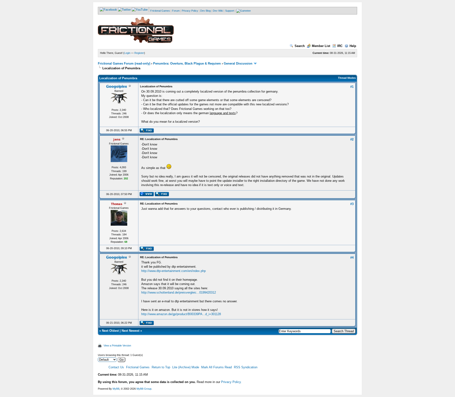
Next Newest (130, 330)
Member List (321, 46)
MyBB (116, 388)
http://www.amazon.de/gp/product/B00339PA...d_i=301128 (181, 314)
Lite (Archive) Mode (185, 367)
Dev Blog (205, 10)
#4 (352, 257)
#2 (352, 139)
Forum (176, 10)
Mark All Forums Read (216, 367)
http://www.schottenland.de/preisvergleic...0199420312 (178, 292)
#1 (352, 87)
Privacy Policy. (231, 382)
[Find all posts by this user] (146, 131)
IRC (339, 46)
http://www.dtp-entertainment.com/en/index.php (173, 271)
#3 (352, 204)
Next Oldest (110, 330)
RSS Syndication (245, 367)
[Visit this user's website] (146, 195)
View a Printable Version (117, 345)
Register (139, 52)
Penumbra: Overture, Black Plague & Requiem (187, 63)
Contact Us (116, 367)
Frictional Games (160, 10)
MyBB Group (143, 388)
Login (127, 52)
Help (353, 46)
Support (229, 10)
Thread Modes (347, 77)
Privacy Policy (190, 10)
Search (300, 46)
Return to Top (161, 367)
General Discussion (238, 63)
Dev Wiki (218, 10)
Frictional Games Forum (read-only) (124, 63)
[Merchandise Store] (243, 10)
